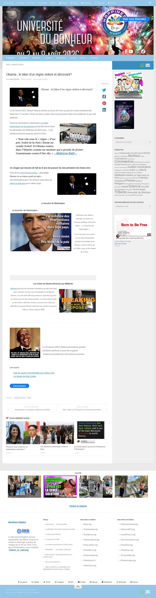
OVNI (133, 178)
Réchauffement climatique (133, 184)
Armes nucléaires (121, 156)
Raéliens (138, 181)
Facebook (9, 3)
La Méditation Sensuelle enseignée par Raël (60, 529)
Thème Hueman (34, 592)
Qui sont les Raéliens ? (53, 562)
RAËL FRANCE (11, 12)
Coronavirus (124, 161)
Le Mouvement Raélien (53, 534)
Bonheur (134, 155)
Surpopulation (120, 189)
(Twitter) (21, 3)
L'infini (137, 170)
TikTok (31, 3)
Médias (139, 173)
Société (145, 186)
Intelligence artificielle (122, 170)
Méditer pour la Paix (125, 178)
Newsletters (49, 549)
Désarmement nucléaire (142, 162)
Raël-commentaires (15, 65)
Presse (130, 180)
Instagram (43, 3)
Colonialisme (121, 158)
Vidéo (116, 195)
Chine (142, 156)
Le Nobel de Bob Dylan (24, 376)
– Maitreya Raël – (65, 153)
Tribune (120, 192)
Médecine (134, 172)
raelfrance (14, 79)
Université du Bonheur (139, 192)
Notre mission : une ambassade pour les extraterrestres (57, 556)
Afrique (117, 153)
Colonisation (131, 159)
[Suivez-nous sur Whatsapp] (142, 65)
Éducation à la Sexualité (126, 195)
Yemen (29, 397)
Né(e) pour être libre (121, 243)
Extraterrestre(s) (121, 164)
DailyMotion (87, 3)
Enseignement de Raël (123, 241)
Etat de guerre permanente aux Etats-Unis (33, 373)
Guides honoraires (139, 167)
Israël (132, 170)
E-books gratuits (61, 524)
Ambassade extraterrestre (131, 153)
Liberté (142, 170)
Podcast (112, 3)
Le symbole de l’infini (52, 539)
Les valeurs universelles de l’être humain (59, 544)
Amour (146, 153)
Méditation (120, 175)
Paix (137, 178)
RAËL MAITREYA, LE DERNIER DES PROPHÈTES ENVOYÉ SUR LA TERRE (56, 568)
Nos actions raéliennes (63, 549)
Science (134, 186)
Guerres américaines (20, 397)
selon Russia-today (29, 173)
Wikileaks (14, 288)
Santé (124, 186)
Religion (119, 183)
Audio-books (49, 524)
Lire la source (19, 386)
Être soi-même (138, 195)
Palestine (143, 178)
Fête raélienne (133, 164)
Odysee (75, 3)
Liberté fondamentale (123, 173)
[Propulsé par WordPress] (21, 592)
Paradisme (120, 181)
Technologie (139, 189)
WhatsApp (100, 3)
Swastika (129, 190)
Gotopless (142, 164)
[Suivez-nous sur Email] (148, 65)
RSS (54, 3)
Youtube (64, 3)
